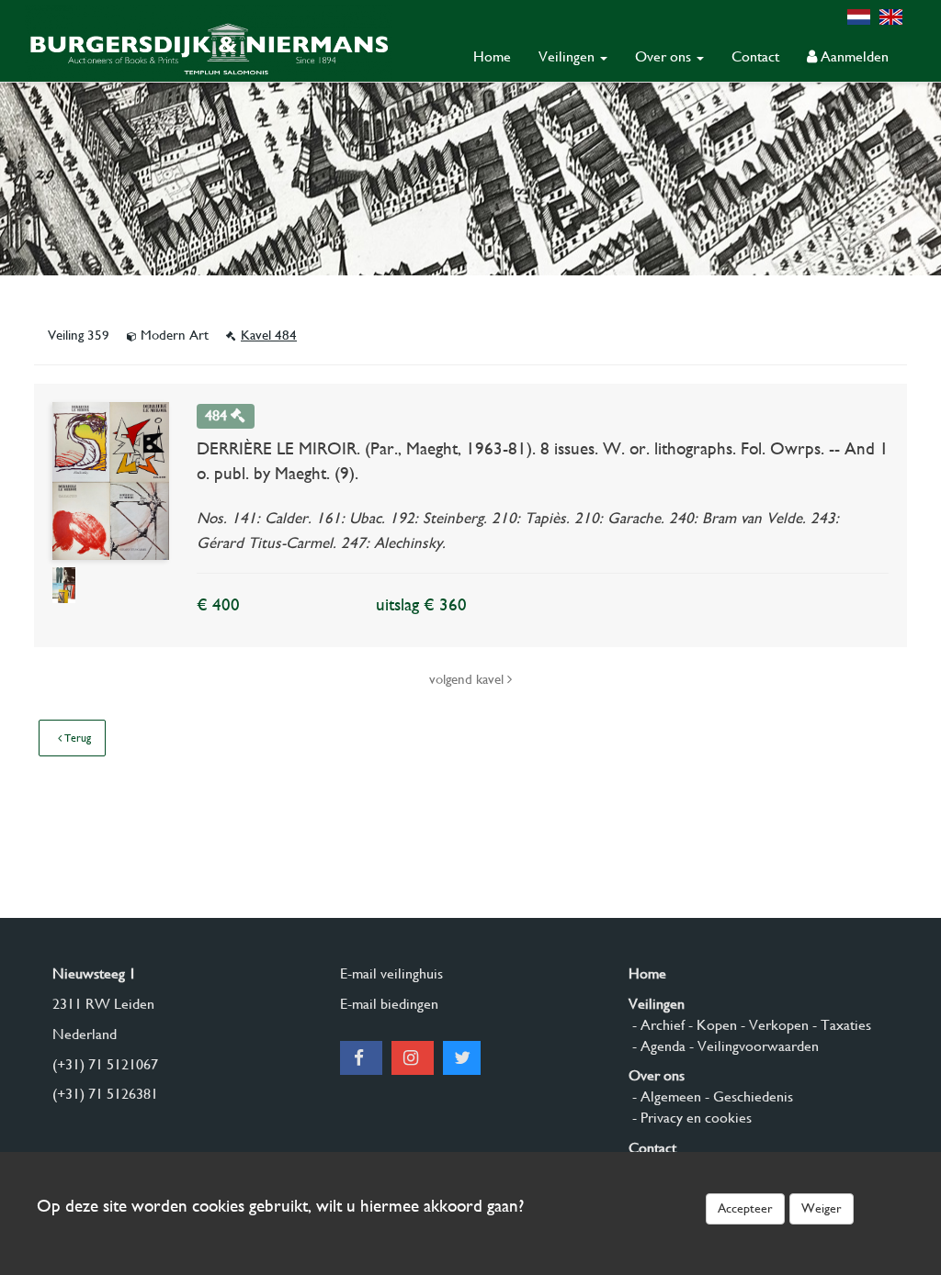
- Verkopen (773, 1025)
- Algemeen (665, 1096)
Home (492, 56)
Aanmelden (853, 56)
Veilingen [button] (568, 56)
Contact (755, 56)
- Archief (657, 1025)
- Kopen (711, 1025)
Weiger (821, 1208)
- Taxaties (840, 1025)
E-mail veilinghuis (391, 973)
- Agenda (657, 1046)
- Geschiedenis (747, 1096)
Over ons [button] (665, 56)
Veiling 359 (80, 335)
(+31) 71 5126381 (105, 1093)
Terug (76, 738)
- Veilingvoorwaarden (752, 1046)
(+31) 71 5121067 (105, 1064)
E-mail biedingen (389, 1003)
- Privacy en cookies (690, 1117)
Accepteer (745, 1208)
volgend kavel (468, 679)
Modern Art (174, 335)
